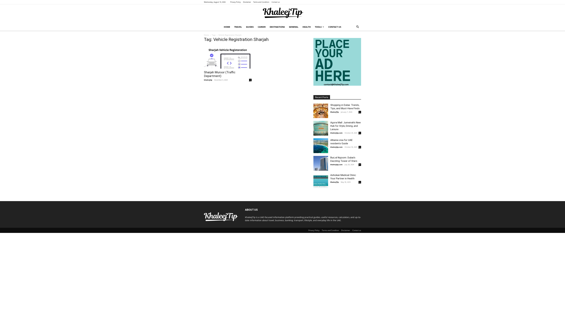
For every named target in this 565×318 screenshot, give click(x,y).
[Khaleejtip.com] (282, 14)
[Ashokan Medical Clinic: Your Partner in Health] (320, 180)
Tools (318, 26)
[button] (357, 27)
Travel (238, 26)
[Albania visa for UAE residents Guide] (320, 145)
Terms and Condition (261, 2)
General (293, 26)
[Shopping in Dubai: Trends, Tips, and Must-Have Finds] (320, 110)
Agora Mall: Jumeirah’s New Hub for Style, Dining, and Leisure (345, 126)
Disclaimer (247, 2)
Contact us (276, 2)
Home (227, 26)
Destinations (277, 26)
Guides (250, 26)
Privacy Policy (235, 2)
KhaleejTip (334, 112)
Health (307, 26)
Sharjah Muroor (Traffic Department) (219, 74)
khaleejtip (208, 80)
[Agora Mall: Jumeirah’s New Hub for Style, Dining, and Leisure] (320, 128)
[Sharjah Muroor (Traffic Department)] (228, 57)
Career (262, 26)
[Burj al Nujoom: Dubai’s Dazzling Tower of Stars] (320, 163)
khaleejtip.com (336, 133)
